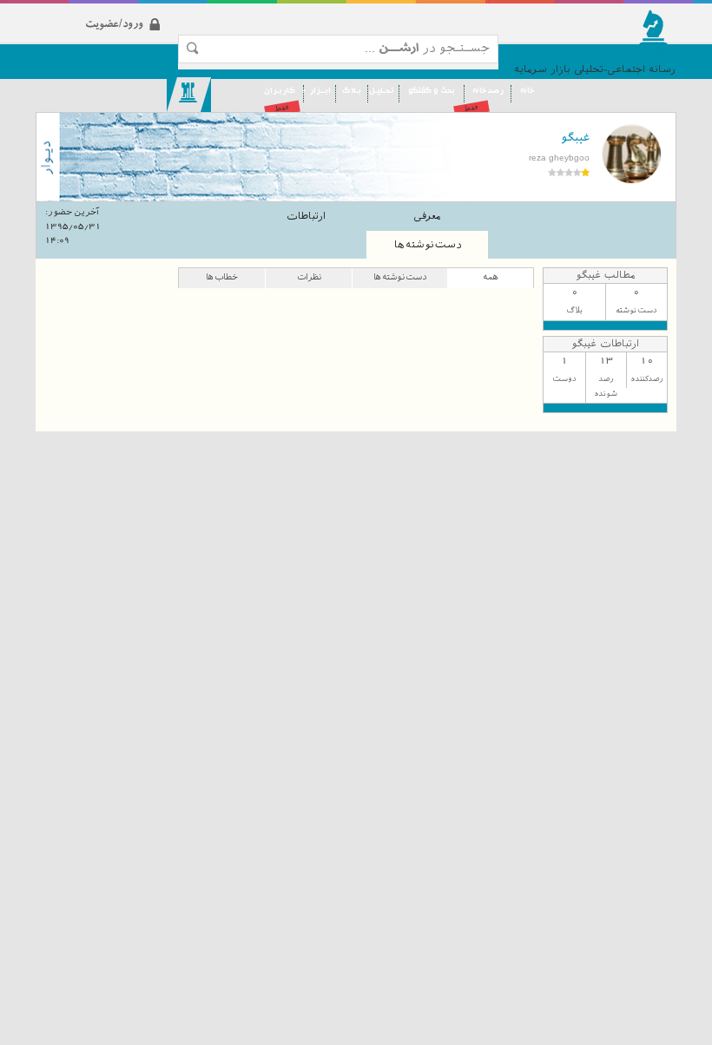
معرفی (427, 216)
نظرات (309, 276)
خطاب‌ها (222, 276)
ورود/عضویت (144, 10)
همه (490, 276)
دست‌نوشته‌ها (427, 245)
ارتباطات (306, 216)
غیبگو (575, 137)
